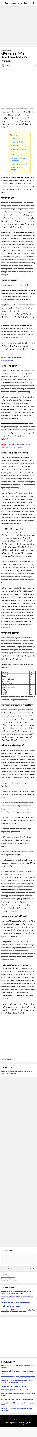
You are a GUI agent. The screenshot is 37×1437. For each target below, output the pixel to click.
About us (9, 1420)
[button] (2, 3)
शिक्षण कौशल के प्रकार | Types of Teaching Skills (15, 1390)
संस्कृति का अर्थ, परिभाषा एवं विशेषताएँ (10, 1306)
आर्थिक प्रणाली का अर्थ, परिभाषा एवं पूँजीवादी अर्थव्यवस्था (15, 1302)
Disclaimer (22, 1422)
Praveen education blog (16, 3)
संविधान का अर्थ (16, 138)
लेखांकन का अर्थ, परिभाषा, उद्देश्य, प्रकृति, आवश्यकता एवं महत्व (17, 1399)
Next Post (33, 1268)
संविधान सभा (8, 50)
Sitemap (29, 1422)
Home (3, 50)
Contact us (17, 1420)
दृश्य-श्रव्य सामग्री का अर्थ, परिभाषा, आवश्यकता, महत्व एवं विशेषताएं (18, 1377)
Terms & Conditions (11, 1422)
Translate (14, 1280)
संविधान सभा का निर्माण (18, 155)
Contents (13, 135)
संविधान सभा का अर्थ (17, 145)
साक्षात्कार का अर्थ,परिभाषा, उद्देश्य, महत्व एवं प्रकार (14, 1386)
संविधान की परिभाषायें (18, 142)
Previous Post (5, 1268)
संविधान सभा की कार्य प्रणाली (19, 164)
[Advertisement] (18, 26)
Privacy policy (26, 1420)
